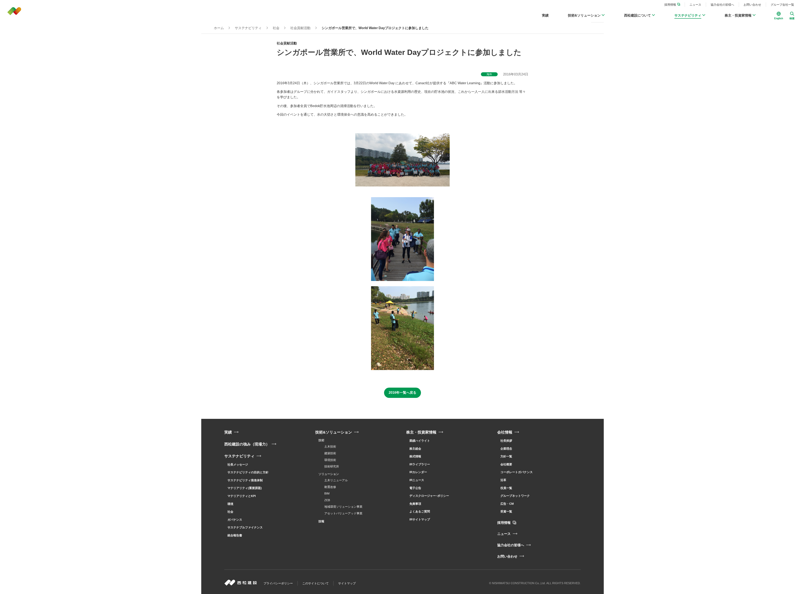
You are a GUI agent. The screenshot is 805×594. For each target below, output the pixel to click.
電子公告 (415, 488)
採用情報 (504, 522)
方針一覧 (506, 456)
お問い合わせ (507, 556)
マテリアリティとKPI (241, 496)
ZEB (327, 500)
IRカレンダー (418, 472)
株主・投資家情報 (421, 432)
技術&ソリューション (333, 432)
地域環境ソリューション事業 (343, 506)
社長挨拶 (506, 440)
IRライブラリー (419, 464)
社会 (230, 511)
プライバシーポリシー (278, 583)
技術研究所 (331, 466)
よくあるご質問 (419, 511)
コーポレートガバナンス (516, 472)
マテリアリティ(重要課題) (244, 488)
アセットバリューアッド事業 (343, 513)
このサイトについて (315, 583)
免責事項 (415, 503)
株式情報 (415, 456)
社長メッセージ (237, 464)
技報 (321, 521)
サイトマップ (347, 583)
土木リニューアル (336, 480)
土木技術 (330, 446)
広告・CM (507, 503)
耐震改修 (330, 487)
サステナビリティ (239, 456)
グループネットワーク (515, 495)
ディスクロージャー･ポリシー (429, 495)
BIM (327, 493)
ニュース (504, 534)
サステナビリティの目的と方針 (248, 472)
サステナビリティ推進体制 (245, 480)
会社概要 (506, 464)
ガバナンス (234, 519)
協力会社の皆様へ (510, 545)
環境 (230, 504)
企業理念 (506, 448)
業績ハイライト (419, 440)
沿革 (503, 480)
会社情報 (504, 432)
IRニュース (416, 480)
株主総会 (415, 448)
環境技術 (330, 460)
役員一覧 (506, 488)
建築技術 (330, 453)
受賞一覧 (506, 511)
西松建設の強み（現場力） (247, 444)
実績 (228, 432)
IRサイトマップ (419, 519)
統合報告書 (234, 535)
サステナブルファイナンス (245, 527)
